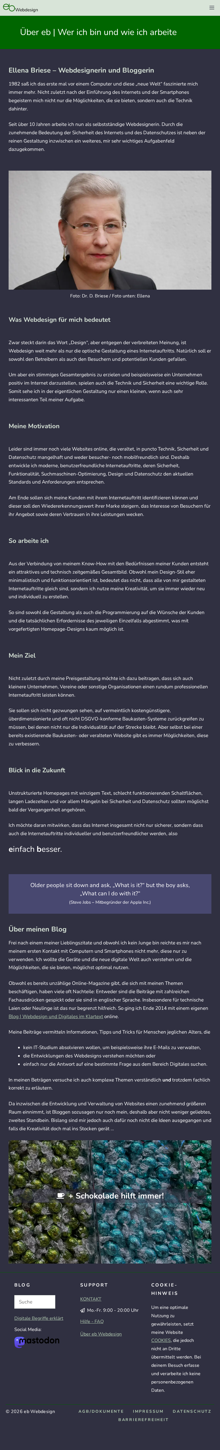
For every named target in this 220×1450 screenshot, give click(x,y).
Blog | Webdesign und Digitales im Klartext (56, 1016)
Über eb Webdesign (101, 1334)
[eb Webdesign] (20, 8)
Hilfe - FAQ (92, 1321)
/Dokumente (101, 1411)
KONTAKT (90, 1299)
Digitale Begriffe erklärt (38, 1318)
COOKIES (161, 1340)
